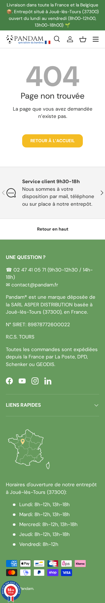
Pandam (26, 588)
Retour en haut (52, 229)
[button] (82, 39)
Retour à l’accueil (52, 141)
